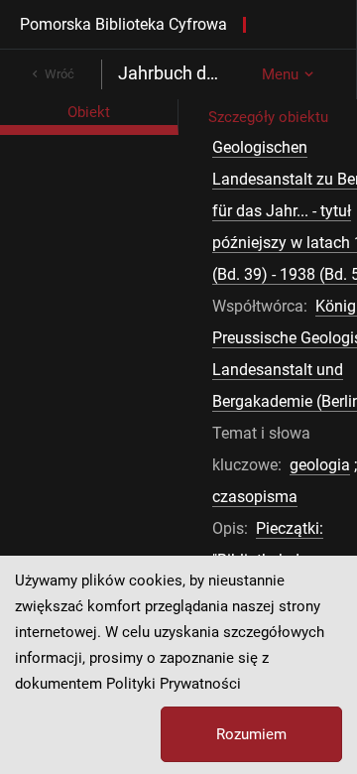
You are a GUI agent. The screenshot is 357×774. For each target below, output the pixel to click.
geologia (320, 464)
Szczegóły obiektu (268, 117)
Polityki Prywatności (173, 684)
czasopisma (255, 496)
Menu (280, 74)
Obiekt (88, 112)
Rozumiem (251, 734)
